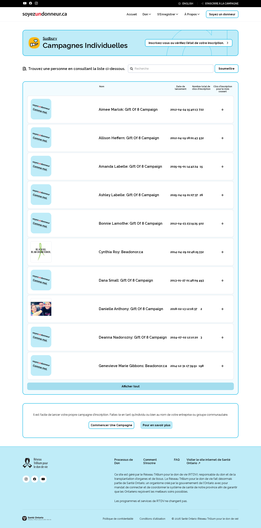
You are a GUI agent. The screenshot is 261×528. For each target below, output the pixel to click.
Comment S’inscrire (150, 461)
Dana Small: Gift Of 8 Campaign (126, 280)
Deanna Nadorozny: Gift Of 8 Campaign (133, 337)
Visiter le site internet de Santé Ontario (208, 461)
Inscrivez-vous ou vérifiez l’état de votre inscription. (186, 43)
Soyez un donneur (222, 14)
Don (145, 14)
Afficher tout (131, 386)
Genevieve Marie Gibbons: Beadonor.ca (133, 366)
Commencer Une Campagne (111, 425)
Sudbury (50, 38)
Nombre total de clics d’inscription (201, 87)
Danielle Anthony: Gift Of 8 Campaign (131, 309)
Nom (101, 86)
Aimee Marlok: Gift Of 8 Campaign (128, 109)
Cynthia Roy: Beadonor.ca (121, 252)
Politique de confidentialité (118, 518)
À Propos (190, 14)
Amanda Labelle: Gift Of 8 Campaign (130, 166)
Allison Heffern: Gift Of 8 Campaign (129, 138)
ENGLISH (187, 3)
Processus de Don (123, 461)
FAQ (177, 459)
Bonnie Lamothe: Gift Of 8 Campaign (130, 223)
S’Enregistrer (166, 14)
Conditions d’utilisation (152, 518)
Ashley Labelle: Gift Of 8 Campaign (129, 195)
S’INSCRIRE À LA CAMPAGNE (221, 3)
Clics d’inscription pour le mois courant (222, 89)
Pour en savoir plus (156, 425)
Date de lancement (180, 87)
